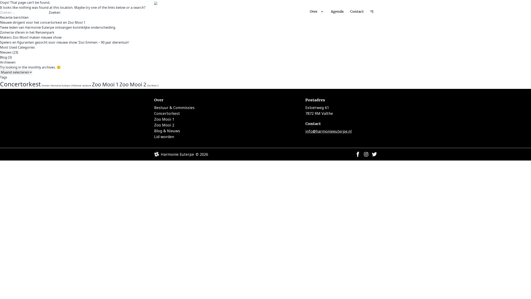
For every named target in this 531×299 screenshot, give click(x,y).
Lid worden (164, 136)
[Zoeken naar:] (24, 12)
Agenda (337, 11)
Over (314, 11)
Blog (3, 57)
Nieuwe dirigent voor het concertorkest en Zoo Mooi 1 (42, 22)
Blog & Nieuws (167, 130)
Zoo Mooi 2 (132, 84)
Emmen (46, 85)
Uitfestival (76, 85)
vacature (86, 85)
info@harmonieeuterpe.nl (328, 131)
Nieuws (6, 52)
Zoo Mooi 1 (105, 84)
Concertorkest (20, 84)
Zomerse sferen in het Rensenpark (27, 32)
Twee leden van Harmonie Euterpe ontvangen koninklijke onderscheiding (57, 27)
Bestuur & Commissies (174, 107)
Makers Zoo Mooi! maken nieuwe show (31, 37)
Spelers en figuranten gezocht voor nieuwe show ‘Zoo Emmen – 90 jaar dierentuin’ (64, 42)
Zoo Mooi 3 (152, 85)
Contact (357, 11)
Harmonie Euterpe (60, 85)
